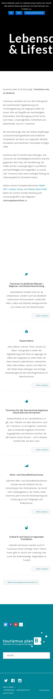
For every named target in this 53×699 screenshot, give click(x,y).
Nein (19, 13)
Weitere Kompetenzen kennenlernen (23, 582)
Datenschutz (23, 690)
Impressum (9, 690)
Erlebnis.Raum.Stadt (37, 189)
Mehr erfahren (42, 316)
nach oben (8, 687)
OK (11, 13)
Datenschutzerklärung (34, 13)
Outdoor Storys (16, 189)
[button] (5, 624)
